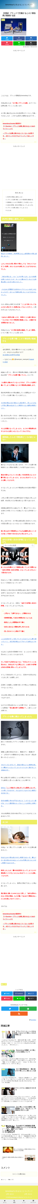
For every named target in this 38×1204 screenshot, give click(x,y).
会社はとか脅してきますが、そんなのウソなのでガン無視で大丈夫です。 (18, 790)
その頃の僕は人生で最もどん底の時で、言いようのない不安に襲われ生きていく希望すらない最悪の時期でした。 (18, 405)
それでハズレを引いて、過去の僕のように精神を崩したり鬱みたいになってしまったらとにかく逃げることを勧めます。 (18, 767)
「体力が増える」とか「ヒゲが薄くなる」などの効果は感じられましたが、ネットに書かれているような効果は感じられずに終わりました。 (18, 279)
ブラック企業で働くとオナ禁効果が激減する (20, 199)
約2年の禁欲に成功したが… (15, 197)
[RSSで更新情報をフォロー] (19, 1013)
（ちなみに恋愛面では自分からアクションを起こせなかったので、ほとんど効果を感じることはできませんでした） (18, 292)
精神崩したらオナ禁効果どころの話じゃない (20, 202)
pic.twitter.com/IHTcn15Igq (11, 355)
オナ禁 (4, 984)
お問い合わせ (10, 1194)
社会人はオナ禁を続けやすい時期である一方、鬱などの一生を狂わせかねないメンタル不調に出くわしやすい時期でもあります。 (18, 860)
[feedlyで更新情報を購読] (28, 1009)
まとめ (9, 210)
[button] (33, 545)
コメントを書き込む (19, 1174)
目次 (16, 193)
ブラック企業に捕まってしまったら (17, 207)
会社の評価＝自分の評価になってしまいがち (20, 205)
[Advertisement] (19, 73)
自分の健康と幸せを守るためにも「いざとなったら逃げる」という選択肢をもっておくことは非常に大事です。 (18, 803)
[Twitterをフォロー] (10, 1009)
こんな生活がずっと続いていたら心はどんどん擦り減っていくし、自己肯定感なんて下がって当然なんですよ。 (18, 641)
